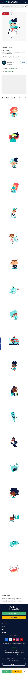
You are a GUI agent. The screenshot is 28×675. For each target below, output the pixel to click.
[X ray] (14, 264)
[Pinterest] (14, 639)
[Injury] (14, 213)
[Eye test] (14, 518)
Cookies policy (8, 652)
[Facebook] (6, 639)
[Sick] (14, 137)
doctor (4, 601)
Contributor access (14, 613)
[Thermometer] (14, 416)
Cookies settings (14, 654)
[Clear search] (18, 6)
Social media (14, 636)
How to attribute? (17, 56)
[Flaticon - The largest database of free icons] (12, 2)
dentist (14, 601)
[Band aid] (14, 543)
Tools (3, 626)
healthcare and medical (8, 598)
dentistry (20, 601)
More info (9, 53)
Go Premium (14, 617)
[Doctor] (14, 111)
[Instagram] (17, 639)
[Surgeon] (14, 162)
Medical (13, 68)
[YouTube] (21, 639)
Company (4, 632)
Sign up (14, 647)
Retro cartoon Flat (9, 71)
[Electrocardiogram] (14, 467)
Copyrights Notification (18, 652)
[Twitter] (10, 639)
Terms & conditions (10, 650)
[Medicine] (14, 289)
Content (4, 623)
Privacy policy (19, 650)
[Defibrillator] (14, 391)
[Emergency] (14, 238)
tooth (9, 601)
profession (18, 598)
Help (3, 629)
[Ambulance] (14, 340)
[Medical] (14, 442)
